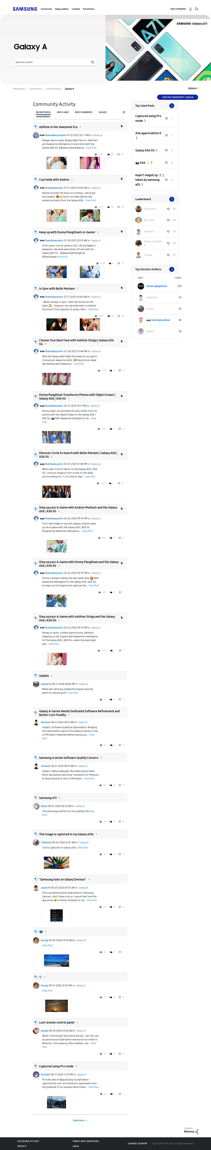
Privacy (21, 1146)
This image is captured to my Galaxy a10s (66, 834)
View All (155, 106)
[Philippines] (25, 8)
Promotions (88, 9)
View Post (91, 147)
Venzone (45, 722)
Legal (76, 1146)
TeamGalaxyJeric (54, 187)
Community (46, 9)
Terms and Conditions (86, 1141)
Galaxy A (97, 135)
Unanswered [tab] (43, 116)
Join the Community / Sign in (177, 97)
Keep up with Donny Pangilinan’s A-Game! (67, 232)
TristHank (46, 842)
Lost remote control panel (56, 1022)
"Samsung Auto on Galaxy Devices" (62, 879)
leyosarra (46, 684)
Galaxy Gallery (62, 9)
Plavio (44, 806)
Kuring (44, 940)
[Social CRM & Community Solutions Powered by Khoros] (191, 1130)
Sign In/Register (178, 9)
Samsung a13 (48, 798)
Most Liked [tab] (63, 112)
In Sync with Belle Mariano (57, 288)
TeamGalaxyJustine (55, 135)
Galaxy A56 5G (145, 150)
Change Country (137, 1143)
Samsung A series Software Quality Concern (68, 758)
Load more (78, 1120)
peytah (44, 1030)
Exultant (45, 1074)
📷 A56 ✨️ (142, 163)
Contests (76, 9)
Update (44, 676)
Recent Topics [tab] (43, 112)
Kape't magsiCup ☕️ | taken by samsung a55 (149, 179)
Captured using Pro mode (56, 1066)
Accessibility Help (28, 1141)
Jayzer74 (45, 887)
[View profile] (36, 135)
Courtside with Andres (54, 179)
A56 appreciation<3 (148, 133)
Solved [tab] (102, 112)
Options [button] (192, 88)
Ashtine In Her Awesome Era (58, 127)
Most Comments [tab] (84, 112)
